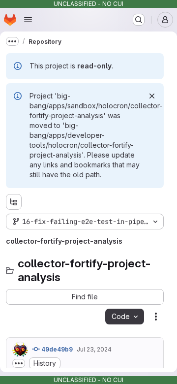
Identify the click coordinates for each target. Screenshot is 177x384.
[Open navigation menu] (28, 20)
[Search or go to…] (139, 20)
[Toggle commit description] (18, 363)
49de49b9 (56, 349)
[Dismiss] (152, 96)
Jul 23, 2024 (94, 349)
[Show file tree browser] (14, 202)
